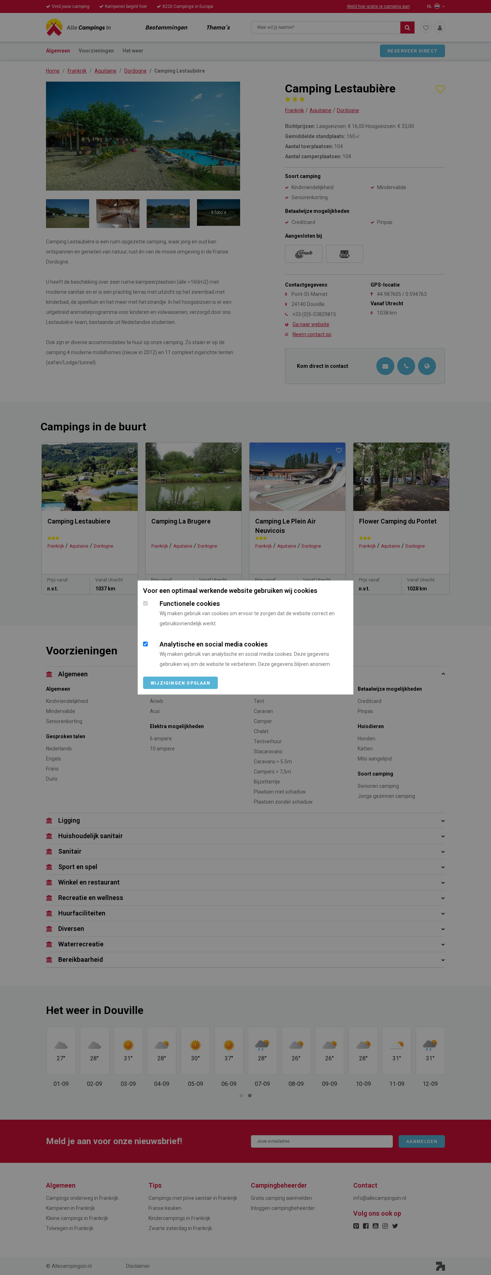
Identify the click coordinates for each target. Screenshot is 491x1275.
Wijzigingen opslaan (180, 683)
